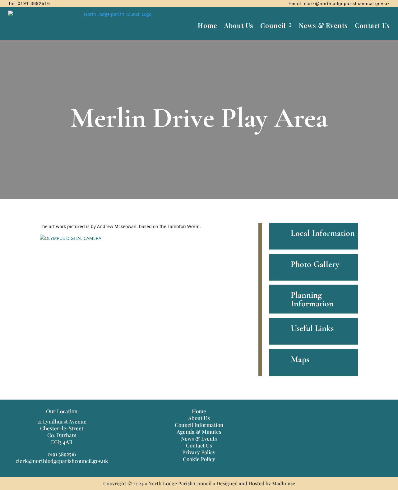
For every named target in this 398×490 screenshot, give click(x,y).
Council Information (199, 424)
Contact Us (372, 25)
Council (273, 25)
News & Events (323, 25)
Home (207, 25)
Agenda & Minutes (199, 431)
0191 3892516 (62, 454)
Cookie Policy (199, 459)
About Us (238, 25)
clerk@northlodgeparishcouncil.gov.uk (62, 460)
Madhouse (283, 483)
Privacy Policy (198, 452)
